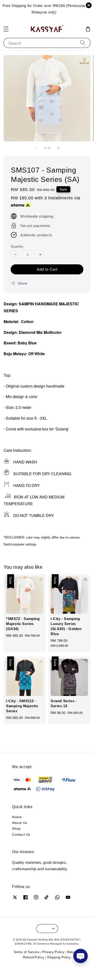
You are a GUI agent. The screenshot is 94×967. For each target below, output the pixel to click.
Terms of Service (26, 952)
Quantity (17, 246)
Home (17, 817)
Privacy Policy (53, 952)
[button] (6, 29)
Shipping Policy (59, 957)
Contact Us (21, 834)
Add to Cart (47, 269)
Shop (16, 828)
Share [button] (22, 283)
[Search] (82, 42)
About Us (19, 822)
